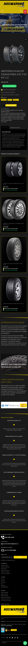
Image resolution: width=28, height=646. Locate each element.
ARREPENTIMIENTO (4, 587)
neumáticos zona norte (11, 119)
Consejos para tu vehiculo (6, 600)
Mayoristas (3, 585)
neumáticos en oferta (11, 117)
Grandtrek (6, 114)
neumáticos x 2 (4, 119)
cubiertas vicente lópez (20, 113)
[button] (25, 39)
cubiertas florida (12, 113)
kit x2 (2, 116)
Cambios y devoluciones (5, 599)
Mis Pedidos (3, 582)
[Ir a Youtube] (15, 638)
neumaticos (18, 116)
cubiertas (7, 113)
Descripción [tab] (5, 127)
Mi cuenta (3, 579)
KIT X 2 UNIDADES (19, 110)
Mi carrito (3, 580)
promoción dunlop (4, 120)
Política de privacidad (5, 571)
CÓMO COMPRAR (4, 592)
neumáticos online (19, 117)
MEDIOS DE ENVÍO (4, 595)
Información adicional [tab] (15, 127)
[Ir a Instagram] (10, 638)
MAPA (25, 11)
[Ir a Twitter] (12, 638)
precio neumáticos (20, 119)
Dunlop (2, 114)
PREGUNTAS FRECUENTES (6, 597)
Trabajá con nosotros (5, 570)
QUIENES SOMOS (4, 565)
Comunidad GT (4, 568)
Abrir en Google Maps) (6, 625)
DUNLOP (7, 110)
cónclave (4, 642)
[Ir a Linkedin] (18, 638)
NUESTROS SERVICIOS (5, 567)
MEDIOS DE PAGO (4, 594)
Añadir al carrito (11, 105)
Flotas (2, 583)
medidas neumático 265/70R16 (9, 116)
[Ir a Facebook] (7, 638)
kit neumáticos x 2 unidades (20, 114)
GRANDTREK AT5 (12, 110)
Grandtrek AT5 (11, 114)
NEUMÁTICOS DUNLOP (5, 111)
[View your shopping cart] (21, 11)
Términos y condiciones (5, 573)
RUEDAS (10, 120)
